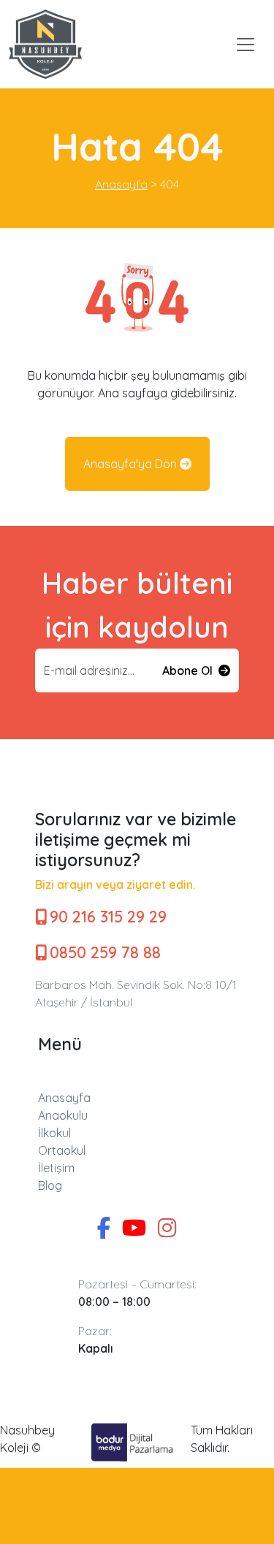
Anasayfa (64, 1097)
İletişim (56, 1168)
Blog (50, 1185)
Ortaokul (61, 1150)
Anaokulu (63, 1115)
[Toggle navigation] (245, 44)
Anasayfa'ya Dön (131, 463)
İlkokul (54, 1132)
